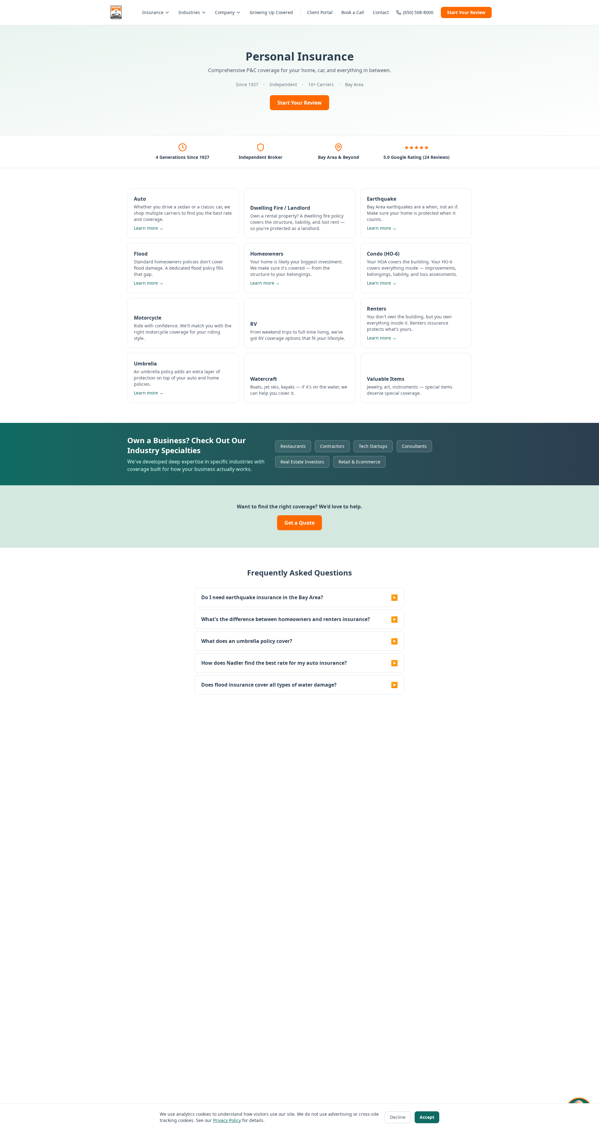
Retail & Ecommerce (359, 462)
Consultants (414, 446)
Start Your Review (466, 12)
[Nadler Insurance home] (116, 12)
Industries (189, 12)
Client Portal (320, 12)
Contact (381, 12)
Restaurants (293, 446)
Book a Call (352, 12)
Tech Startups (373, 446)
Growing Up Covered (271, 12)
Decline (398, 1117)
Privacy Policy (227, 1120)
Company (225, 12)
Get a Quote (299, 522)
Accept (427, 1117)
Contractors (332, 446)
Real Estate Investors (302, 462)
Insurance (152, 12)
